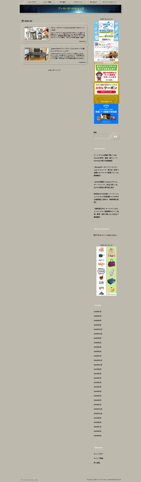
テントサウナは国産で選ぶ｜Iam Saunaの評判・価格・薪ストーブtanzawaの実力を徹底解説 (105, 158)
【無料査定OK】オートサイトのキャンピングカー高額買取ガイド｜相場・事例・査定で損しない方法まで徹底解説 (106, 213)
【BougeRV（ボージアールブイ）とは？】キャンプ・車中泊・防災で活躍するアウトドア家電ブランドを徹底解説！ (106, 171)
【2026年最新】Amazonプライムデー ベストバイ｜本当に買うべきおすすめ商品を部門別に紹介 (106, 184)
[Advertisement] (54, 83)
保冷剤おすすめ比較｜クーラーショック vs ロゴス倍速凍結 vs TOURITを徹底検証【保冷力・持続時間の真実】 (106, 198)
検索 (95, 132)
